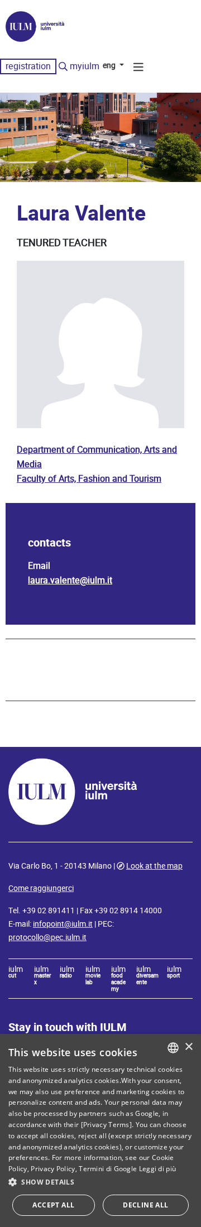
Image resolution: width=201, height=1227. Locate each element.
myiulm (84, 66)
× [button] (188, 1047)
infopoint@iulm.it (63, 923)
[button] (100, 1182)
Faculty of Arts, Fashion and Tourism (89, 478)
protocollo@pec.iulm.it (47, 937)
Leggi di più (157, 1168)
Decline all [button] (145, 1205)
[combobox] (173, 1047)
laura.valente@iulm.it (70, 580)
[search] (63, 67)
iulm (15, 972)
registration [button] (28, 66)
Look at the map (154, 865)
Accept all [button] (53, 1205)
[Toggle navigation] (138, 69)
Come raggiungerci (41, 888)
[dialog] (100, 1130)
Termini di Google (108, 1168)
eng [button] (110, 65)
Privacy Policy (53, 1168)
